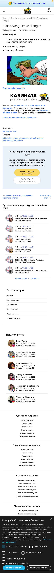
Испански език (12, 314)
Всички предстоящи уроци (27, 278)
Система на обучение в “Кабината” (19, 117)
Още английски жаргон (14, 88)
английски (24, 138)
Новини (10, 296)
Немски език (12, 305)
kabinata (32, 30)
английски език (21, 105)
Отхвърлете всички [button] (39, 568)
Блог (13, 18)
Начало (6, 18)
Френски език (12, 309)
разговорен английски (13, 140)
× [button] (51, 519)
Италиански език (13, 318)
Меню (6, 11)
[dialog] (27, 544)
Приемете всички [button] (14, 568)
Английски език (23, 18)
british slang (8, 138)
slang (16, 138)
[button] (27, 563)
